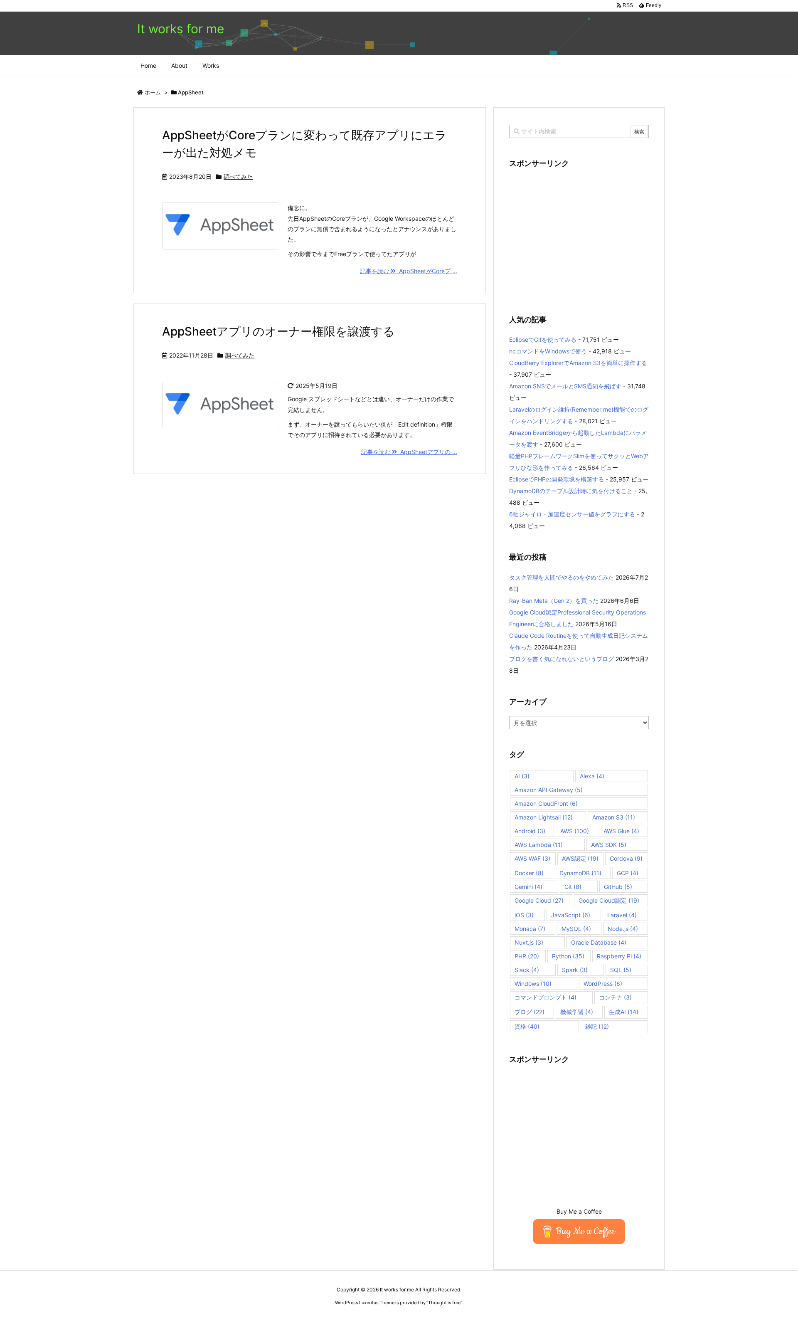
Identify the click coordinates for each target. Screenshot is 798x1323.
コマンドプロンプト (545, 997)
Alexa (592, 776)
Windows (533, 983)
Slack (527, 969)
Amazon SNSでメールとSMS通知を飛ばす (565, 386)
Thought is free (444, 1303)
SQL (620, 969)
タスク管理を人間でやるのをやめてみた (561, 577)
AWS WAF (532, 858)
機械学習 (576, 1011)
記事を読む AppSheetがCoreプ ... (408, 270)
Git (572, 886)
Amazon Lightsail (544, 817)
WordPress (603, 983)
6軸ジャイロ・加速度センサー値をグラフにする (572, 514)
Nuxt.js (529, 942)
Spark (575, 969)
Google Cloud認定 (609, 900)
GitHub (618, 886)
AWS (574, 830)
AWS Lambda (539, 844)
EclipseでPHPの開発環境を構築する (556, 479)
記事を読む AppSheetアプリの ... (409, 451)
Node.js (623, 928)
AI (522, 776)
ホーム (153, 92)
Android (530, 830)
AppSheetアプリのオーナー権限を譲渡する (278, 331)
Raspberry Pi (619, 956)
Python (568, 956)
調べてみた (238, 176)
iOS (524, 914)
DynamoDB (580, 872)
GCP (627, 872)
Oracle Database (598, 942)
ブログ (529, 1011)
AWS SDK (608, 844)
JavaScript (570, 914)
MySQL (576, 928)
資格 (527, 1026)
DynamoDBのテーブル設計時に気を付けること (571, 490)
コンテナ (615, 997)
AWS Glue (621, 830)
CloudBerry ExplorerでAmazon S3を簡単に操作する (578, 362)
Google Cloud (539, 900)
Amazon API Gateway (549, 789)
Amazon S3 (613, 817)
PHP (527, 956)
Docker (529, 872)
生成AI (623, 1011)
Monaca (530, 928)
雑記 (597, 1026)
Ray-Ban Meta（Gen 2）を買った (553, 600)
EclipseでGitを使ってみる (542, 339)
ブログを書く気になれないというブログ (561, 658)
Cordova (626, 858)
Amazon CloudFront (546, 803)
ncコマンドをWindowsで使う (548, 351)
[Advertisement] (579, 236)
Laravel (622, 914)
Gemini (528, 886)
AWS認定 (580, 858)
